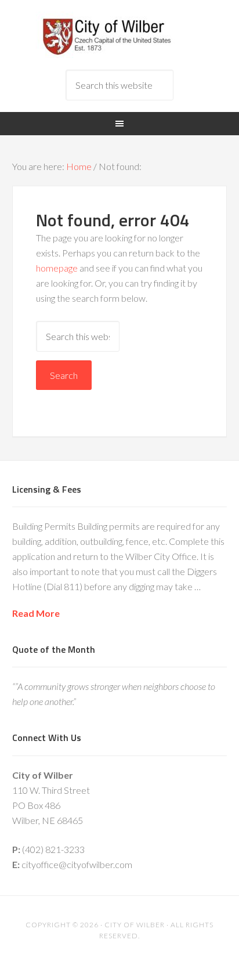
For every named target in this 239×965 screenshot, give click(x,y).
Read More (36, 613)
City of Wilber (119, 35)
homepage (57, 267)
